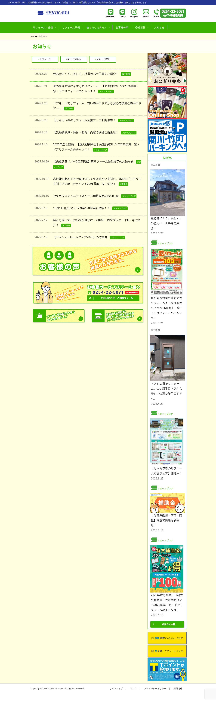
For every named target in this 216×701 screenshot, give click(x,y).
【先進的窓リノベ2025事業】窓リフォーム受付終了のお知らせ (93, 161)
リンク (133, 688)
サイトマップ (116, 688)
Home (34, 36)
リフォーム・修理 (43, 27)
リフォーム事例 (71, 27)
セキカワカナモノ (96, 27)
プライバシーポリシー (155, 688)
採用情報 (177, 688)
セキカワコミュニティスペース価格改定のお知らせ (86, 196)
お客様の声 (122, 27)
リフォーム (45, 59)
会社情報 (140, 27)
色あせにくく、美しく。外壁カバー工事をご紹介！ (86, 74)
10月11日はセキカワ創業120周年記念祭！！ (81, 208)
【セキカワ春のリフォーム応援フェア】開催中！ (84, 120)
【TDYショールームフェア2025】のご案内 (80, 237)
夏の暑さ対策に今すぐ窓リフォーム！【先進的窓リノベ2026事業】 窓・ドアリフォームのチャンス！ (167, 308)
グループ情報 (102, 59)
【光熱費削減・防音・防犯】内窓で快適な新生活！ (86, 132)
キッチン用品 (74, 59)
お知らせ (159, 27)
